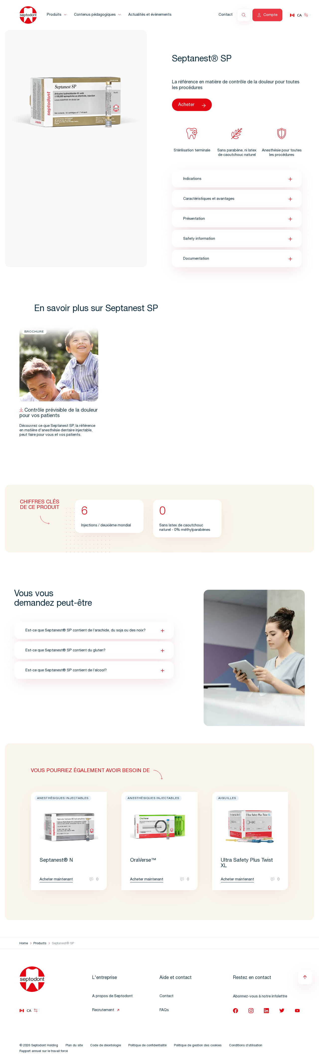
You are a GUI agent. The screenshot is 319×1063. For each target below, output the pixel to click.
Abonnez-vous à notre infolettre (260, 996)
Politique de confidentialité (147, 1045)
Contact (226, 15)
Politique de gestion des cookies (198, 1045)
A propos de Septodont (112, 996)
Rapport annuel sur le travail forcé (43, 1051)
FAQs (164, 1010)
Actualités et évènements (149, 15)
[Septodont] (28, 15)
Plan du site (74, 1045)
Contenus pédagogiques (95, 15)
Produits (54, 15)
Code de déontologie (105, 1045)
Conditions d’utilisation (245, 1045)
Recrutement (103, 1010)
